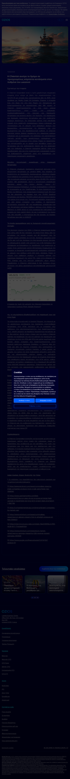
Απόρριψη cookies (46, 400)
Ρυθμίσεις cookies (35, 406)
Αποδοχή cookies (24, 400)
